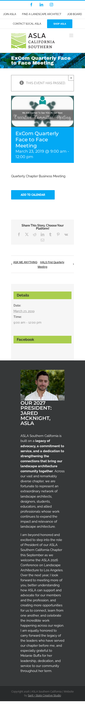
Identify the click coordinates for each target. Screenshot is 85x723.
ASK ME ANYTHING (25, 262)
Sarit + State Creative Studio (44, 695)
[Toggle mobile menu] (71, 35)
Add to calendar (33, 195)
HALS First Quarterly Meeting (51, 264)
